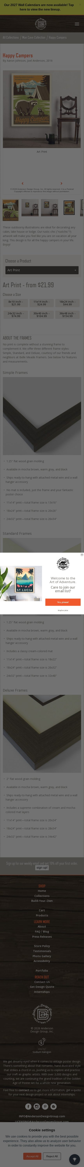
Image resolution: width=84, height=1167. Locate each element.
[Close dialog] (82, 554)
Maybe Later (63, 610)
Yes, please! (63, 602)
